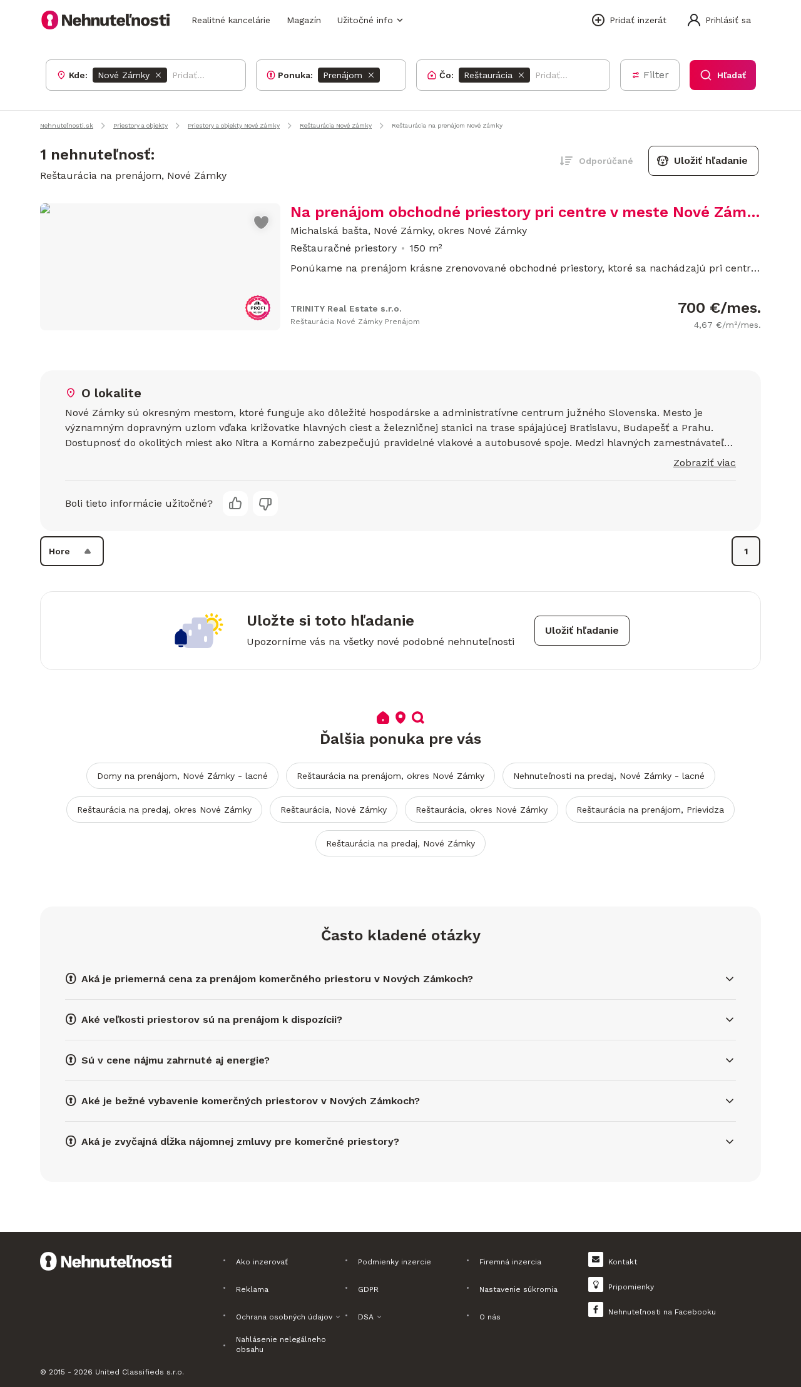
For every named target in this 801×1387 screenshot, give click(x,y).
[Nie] (265, 503)
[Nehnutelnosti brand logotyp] (105, 20)
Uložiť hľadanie (711, 160)
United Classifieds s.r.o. (139, 1372)
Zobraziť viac (704, 463)
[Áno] (235, 503)
